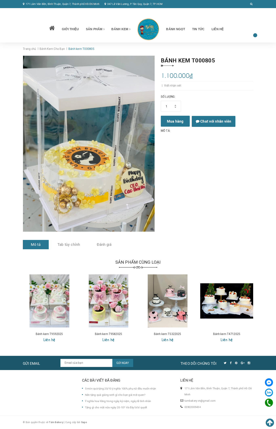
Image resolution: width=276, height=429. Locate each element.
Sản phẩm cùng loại (138, 262)
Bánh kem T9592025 (49, 334)
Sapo (84, 422)
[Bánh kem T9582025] (108, 300)
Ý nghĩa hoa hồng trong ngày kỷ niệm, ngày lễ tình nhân (118, 401)
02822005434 (33, 12)
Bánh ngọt (175, 29)
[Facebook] (269, 382)
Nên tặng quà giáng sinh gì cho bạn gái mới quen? (115, 394)
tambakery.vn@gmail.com (200, 400)
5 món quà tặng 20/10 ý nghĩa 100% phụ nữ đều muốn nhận (120, 388)
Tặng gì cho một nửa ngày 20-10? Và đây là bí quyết (116, 407)
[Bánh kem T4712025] (226, 300)
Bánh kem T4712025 (226, 334)
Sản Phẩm (94, 29)
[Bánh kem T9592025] (49, 300)
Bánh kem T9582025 (108, 334)
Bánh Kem (120, 29)
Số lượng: (168, 96)
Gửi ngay (122, 363)
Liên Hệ (218, 29)
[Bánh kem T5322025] (167, 300)
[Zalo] (269, 392)
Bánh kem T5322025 (167, 334)
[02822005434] (269, 403)
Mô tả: (166, 130)
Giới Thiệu (70, 29)
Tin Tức (198, 29)
